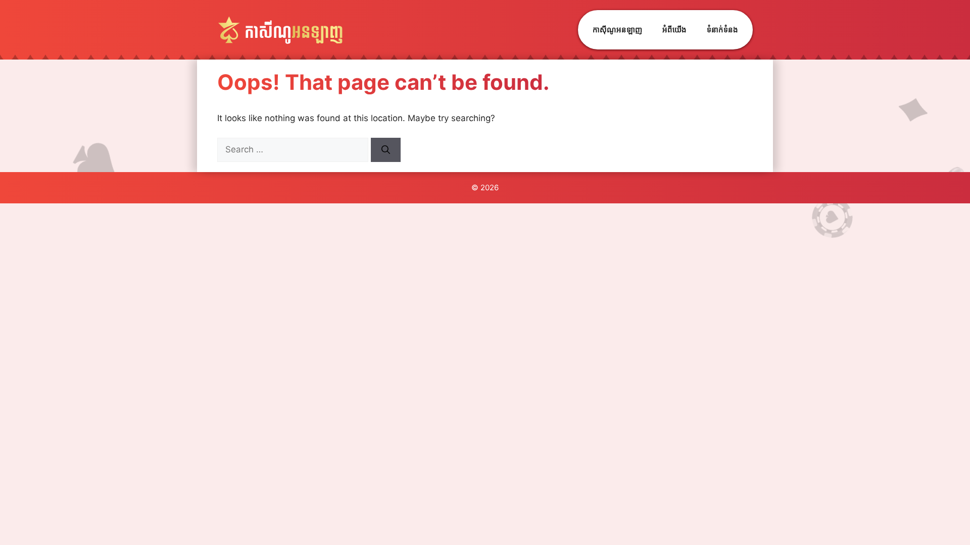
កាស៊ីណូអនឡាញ (617, 29)
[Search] (386, 150)
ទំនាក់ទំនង (722, 29)
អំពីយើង (674, 29)
